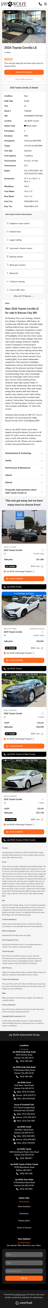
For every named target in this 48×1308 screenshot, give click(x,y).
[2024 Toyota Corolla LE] (24, 527)
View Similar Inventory (24, 79)
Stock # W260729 (10, 796)
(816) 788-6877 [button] (26, 1158)
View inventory (24, 1206)
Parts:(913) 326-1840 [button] (26, 1121)
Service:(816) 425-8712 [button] (26, 1095)
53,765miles (39, 554)
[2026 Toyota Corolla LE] (24, 690)
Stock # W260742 (10, 710)
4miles (41, 717)
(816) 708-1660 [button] (26, 1061)
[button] (40, 4)
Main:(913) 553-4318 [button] (26, 1114)
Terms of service (24, 1228)
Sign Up (24, 1278)
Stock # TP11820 (10, 629)
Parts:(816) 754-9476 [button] (26, 1143)
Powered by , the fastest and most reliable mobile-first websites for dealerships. (24, 1296)
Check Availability (16, 579)
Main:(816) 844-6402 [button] (26, 1136)
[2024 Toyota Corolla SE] (24, 608)
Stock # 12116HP (10, 547)
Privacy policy (24, 1220)
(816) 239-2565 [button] (26, 1189)
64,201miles (39, 635)
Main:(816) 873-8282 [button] (26, 1092)
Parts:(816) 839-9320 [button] (26, 1098)
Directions (24, 1213)
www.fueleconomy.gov (22, 915)
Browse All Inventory (24, 72)
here (42, 1009)
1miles (41, 803)
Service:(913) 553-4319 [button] (26, 1117)
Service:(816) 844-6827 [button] (26, 1139)
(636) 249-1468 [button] (26, 1173)
